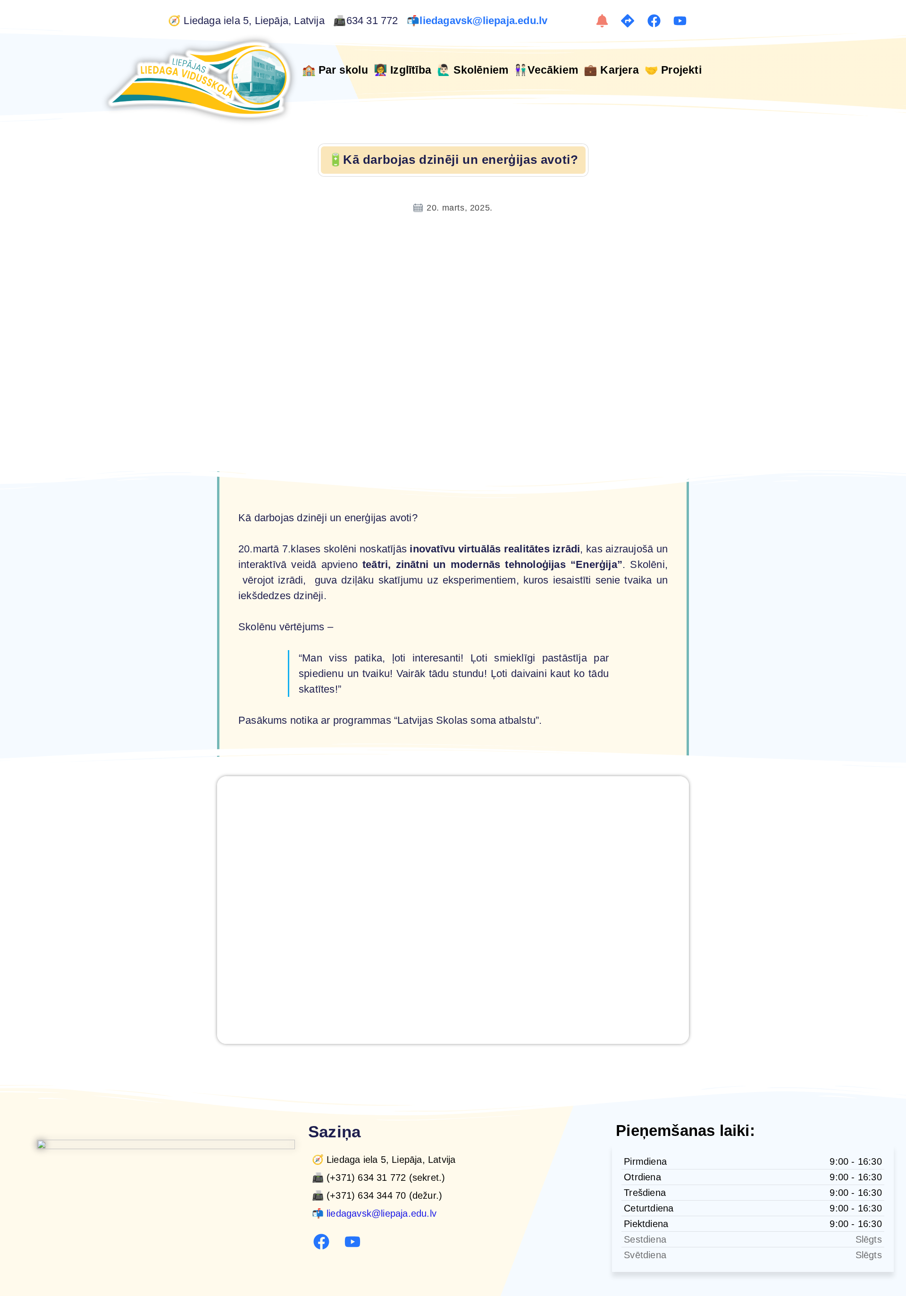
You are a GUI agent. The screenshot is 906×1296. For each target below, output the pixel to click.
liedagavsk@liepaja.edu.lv (484, 20)
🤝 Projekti (673, 70)
